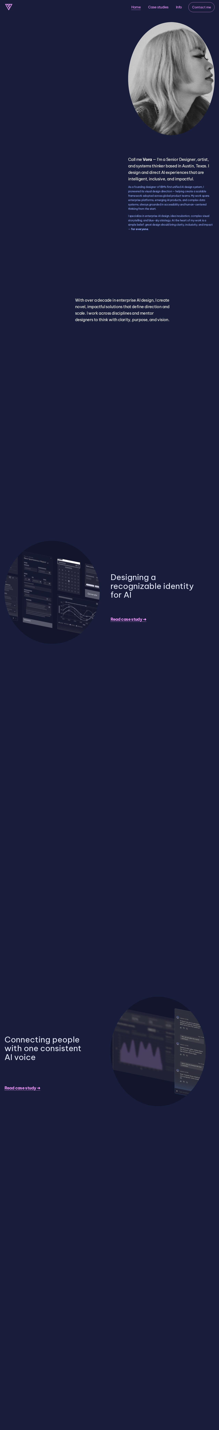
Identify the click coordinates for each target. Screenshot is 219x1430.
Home (136, 7)
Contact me (201, 7)
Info (179, 7)
